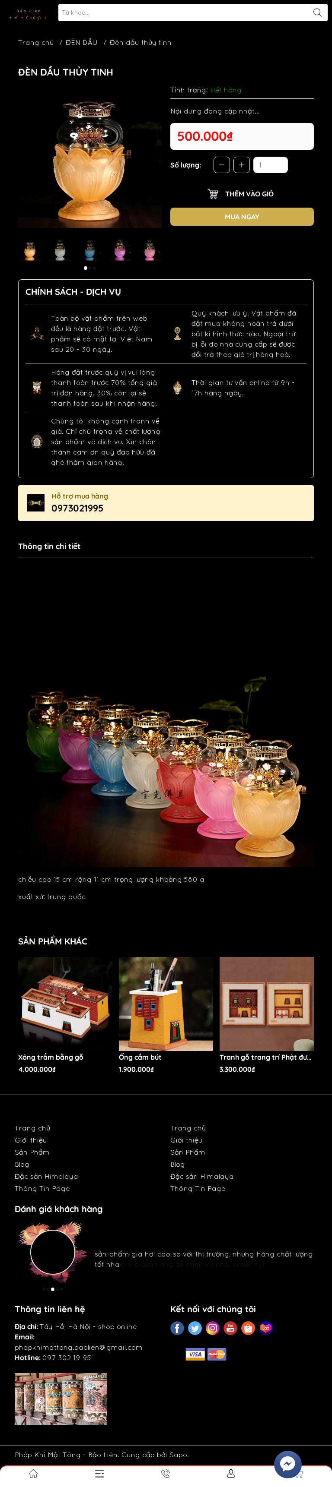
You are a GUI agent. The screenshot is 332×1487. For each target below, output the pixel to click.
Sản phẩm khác (52, 941)
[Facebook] (177, 1328)
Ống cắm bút (140, 1057)
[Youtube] (230, 1328)
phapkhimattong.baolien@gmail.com (79, 1347)
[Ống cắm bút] (166, 1004)
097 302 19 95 (66, 1357)
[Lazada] (266, 1328)
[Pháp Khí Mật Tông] (28, 12)
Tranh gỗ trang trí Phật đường (267, 1057)
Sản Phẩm (32, 1152)
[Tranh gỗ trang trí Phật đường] (267, 1004)
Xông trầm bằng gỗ (50, 1057)
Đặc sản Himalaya (46, 1176)
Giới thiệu (31, 1140)
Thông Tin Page (42, 1188)
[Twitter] (195, 1328)
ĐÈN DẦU (82, 42)
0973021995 (77, 508)
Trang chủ (36, 42)
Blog (22, 1164)
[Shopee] (248, 1328)
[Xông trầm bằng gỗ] (65, 1004)
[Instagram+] (213, 1328)
